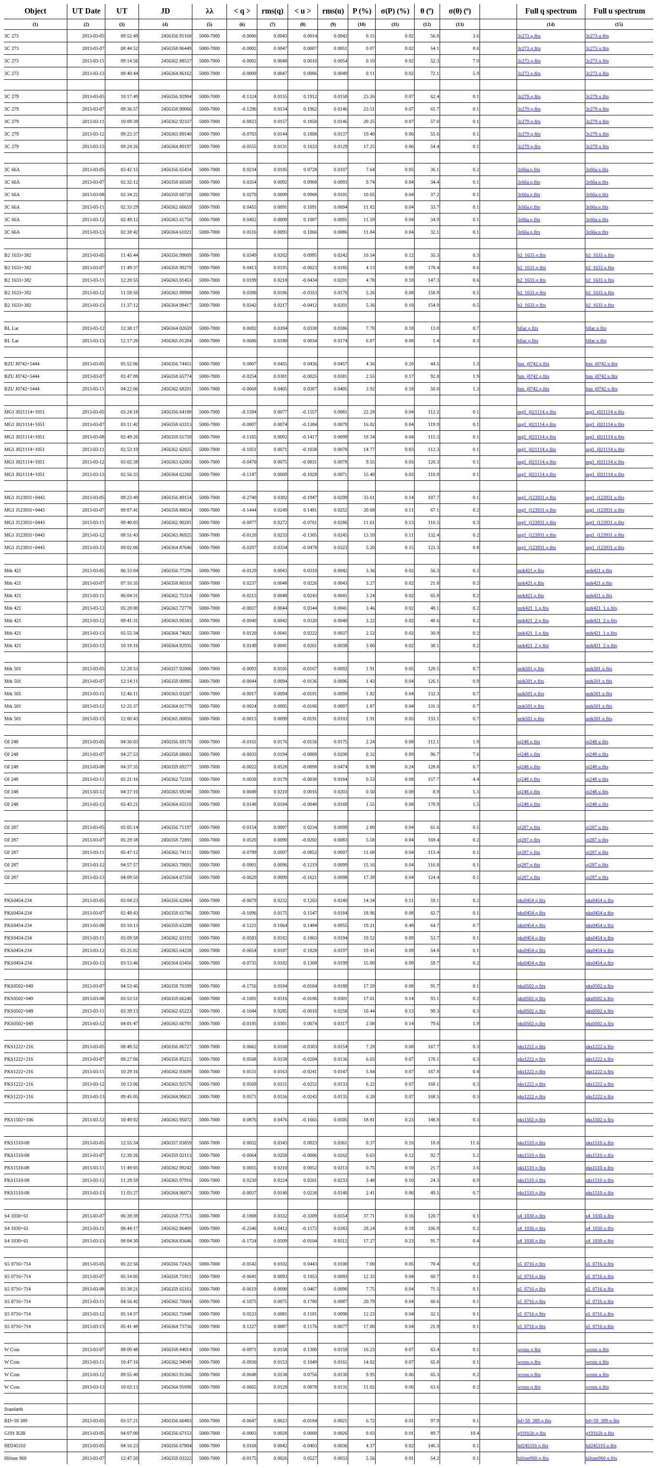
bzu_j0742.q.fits (533, 363)
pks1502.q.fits (531, 1119)
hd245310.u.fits (601, 1445)
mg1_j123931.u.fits (605, 497)
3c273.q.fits (529, 35)
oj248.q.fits (529, 741)
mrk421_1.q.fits (533, 608)
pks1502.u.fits (600, 1119)
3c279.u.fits (597, 96)
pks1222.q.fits (531, 1046)
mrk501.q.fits (531, 668)
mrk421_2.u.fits (601, 620)
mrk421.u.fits (599, 570)
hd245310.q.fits (533, 1445)
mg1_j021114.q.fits (537, 411)
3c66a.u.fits (597, 169)
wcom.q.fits (529, 1349)
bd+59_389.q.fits (534, 1420)
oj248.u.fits (597, 741)
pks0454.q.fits (531, 900)
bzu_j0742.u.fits (602, 363)
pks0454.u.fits (600, 900)
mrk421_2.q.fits (533, 620)
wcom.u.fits (597, 1349)
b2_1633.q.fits (532, 255)
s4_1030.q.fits (531, 1215)
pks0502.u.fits (600, 986)
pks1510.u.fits (600, 1142)
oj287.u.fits (597, 827)
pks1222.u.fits (600, 1046)
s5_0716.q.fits (531, 1264)
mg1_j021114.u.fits (605, 411)
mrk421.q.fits (531, 570)
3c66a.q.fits (529, 169)
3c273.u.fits (597, 35)
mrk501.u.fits (599, 668)
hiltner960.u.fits (601, 1458)
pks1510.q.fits (531, 1142)
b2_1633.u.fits (600, 255)
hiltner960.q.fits (533, 1458)
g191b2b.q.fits (532, 1433)
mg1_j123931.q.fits (537, 497)
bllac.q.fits (528, 328)
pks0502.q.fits (531, 986)
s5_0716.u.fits (600, 1264)
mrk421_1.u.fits (601, 608)
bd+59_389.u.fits (602, 1420)
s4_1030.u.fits (600, 1215)
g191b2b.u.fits (600, 1433)
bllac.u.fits (596, 328)
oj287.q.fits (529, 827)
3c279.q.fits (529, 96)
